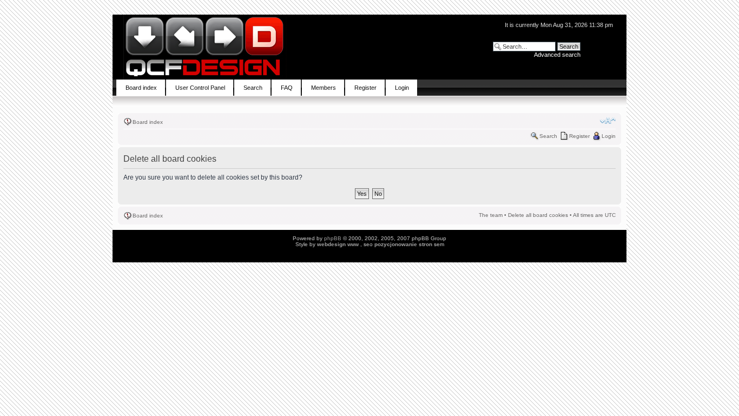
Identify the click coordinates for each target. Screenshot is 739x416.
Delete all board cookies (538, 215)
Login (609, 136)
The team (491, 215)
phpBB (332, 238)
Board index (148, 122)
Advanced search (557, 54)
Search (548, 136)
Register (579, 136)
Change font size (608, 121)
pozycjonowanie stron (403, 244)
